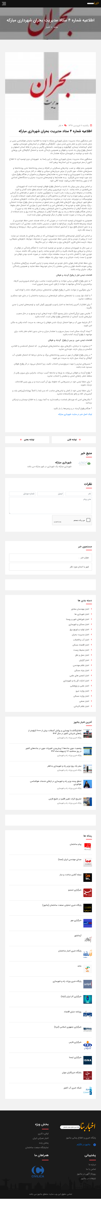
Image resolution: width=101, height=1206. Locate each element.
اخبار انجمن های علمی (79, 675)
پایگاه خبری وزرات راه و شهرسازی (69, 737)
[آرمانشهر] (87, 938)
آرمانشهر (77, 935)
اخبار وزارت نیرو (82, 691)
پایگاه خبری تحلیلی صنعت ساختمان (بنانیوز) (61, 905)
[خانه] (87, 968)
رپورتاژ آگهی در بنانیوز (86, 1174)
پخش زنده (44, 1143)
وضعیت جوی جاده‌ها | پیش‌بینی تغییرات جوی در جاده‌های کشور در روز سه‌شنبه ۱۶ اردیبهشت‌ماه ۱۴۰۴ (53, 750)
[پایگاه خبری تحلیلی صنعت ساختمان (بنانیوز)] (87, 908)
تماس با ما (91, 1169)
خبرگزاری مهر (76, 920)
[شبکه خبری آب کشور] (87, 1090)
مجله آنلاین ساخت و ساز (70, 874)
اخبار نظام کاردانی (81, 706)
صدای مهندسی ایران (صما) (69, 859)
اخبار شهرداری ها (81, 614)
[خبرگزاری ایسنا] (87, 1060)
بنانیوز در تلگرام (83, 1144)
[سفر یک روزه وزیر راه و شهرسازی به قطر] (87, 768)
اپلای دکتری (43, 1133)
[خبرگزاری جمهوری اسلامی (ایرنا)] (87, 1029)
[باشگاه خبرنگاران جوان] (87, 1075)
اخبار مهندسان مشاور (80, 609)
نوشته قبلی (72, 439)
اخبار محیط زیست (81, 650)
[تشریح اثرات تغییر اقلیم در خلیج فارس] (87, 801)
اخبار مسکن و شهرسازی (79, 624)
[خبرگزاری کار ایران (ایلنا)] (87, 999)
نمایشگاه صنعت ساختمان (37, 1147)
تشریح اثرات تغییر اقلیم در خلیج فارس (65, 798)
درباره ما (92, 1164)
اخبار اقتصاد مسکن (81, 645)
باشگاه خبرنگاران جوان (71, 1072)
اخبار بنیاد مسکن (81, 670)
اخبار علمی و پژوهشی (79, 685)
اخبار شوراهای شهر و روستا (77, 619)
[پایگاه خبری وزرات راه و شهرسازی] (87, 984)
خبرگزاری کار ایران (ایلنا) (71, 996)
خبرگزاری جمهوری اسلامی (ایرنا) (67, 1027)
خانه (56, 27)
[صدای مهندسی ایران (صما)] (87, 862)
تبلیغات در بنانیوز (88, 1178)
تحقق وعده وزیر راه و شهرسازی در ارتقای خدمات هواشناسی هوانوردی (55, 783)
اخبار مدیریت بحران (80, 634)
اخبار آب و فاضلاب (81, 639)
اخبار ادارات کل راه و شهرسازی (76, 680)
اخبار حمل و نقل (82, 655)
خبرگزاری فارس (75, 1042)
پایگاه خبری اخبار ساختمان (69, 950)
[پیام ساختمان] (87, 847)
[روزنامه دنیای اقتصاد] (87, 1014)
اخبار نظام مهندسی (81, 665)
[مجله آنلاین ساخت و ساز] (87, 877)
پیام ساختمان (75, 844)
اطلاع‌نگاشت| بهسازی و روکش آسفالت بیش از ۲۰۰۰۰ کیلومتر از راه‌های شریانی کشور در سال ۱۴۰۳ (54, 732)
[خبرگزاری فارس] (87, 1045)
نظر (61, 125)
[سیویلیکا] (38, 1171)
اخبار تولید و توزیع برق (79, 629)
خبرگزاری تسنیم (74, 890)
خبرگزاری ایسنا (75, 1057)
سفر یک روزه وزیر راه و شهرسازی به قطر (64, 766)
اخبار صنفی (84, 701)
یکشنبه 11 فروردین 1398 (79, 125)
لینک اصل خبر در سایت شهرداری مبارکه (75, 414)
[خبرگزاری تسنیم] (87, 892)
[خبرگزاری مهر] (87, 923)
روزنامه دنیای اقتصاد (72, 1011)
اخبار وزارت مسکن (81, 696)
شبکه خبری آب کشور (72, 1087)
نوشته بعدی (29, 439)
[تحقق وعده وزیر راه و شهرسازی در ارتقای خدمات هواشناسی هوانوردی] (87, 784)
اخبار (48, 27)
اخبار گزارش (84, 660)
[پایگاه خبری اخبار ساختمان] (87, 953)
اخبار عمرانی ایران (41, 1138)
